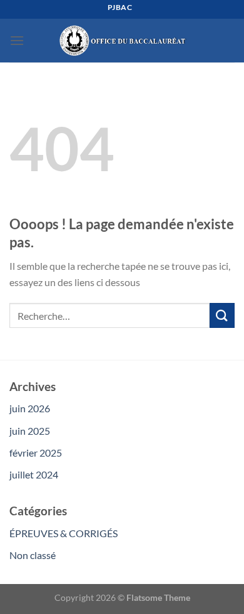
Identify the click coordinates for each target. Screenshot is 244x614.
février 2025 (35, 452)
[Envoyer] (222, 315)
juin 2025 (29, 431)
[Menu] (16, 40)
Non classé (32, 555)
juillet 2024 (33, 474)
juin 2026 (29, 408)
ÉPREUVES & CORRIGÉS (63, 533)
